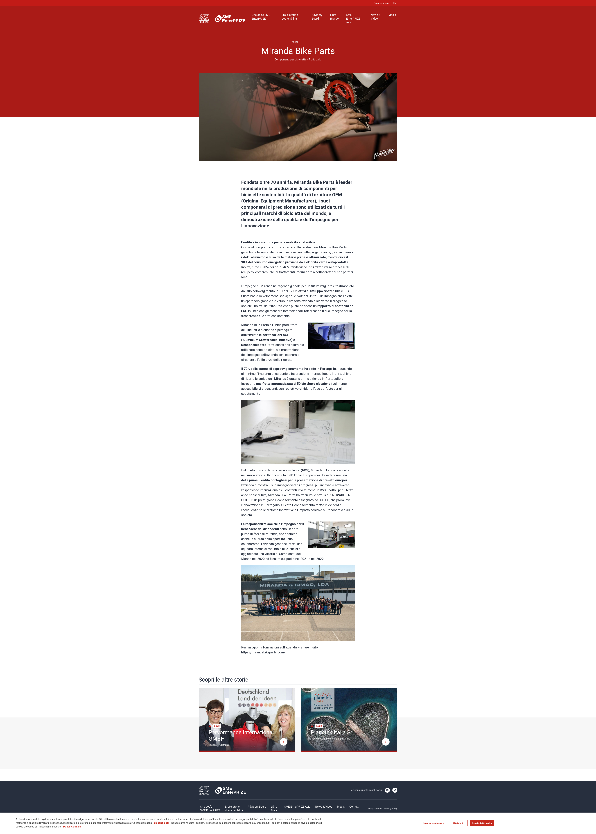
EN (394, 3)
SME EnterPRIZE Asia (353, 18)
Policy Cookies (375, 808)
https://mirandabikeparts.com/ (263, 652)
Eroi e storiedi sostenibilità (234, 808)
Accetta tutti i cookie (482, 823)
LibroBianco (275, 808)
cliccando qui (161, 823)
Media (392, 14)
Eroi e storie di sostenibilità (290, 16)
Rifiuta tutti (457, 823)
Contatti (354, 806)
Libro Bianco (334, 16)
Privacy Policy (390, 808)
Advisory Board (317, 16)
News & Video (375, 16)
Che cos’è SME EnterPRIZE (261, 16)
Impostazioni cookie (433, 823)
